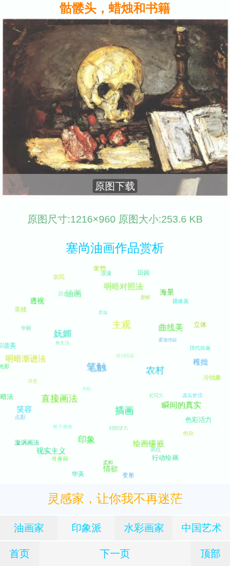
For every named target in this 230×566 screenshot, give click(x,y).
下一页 (115, 553)
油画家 (29, 528)
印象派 (86, 528)
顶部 (210, 553)
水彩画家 (144, 528)
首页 (19, 553)
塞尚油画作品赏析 (115, 248)
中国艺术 (201, 528)
